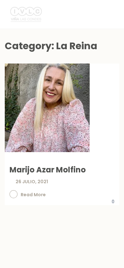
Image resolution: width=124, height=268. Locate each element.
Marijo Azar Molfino (48, 169)
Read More (33, 194)
